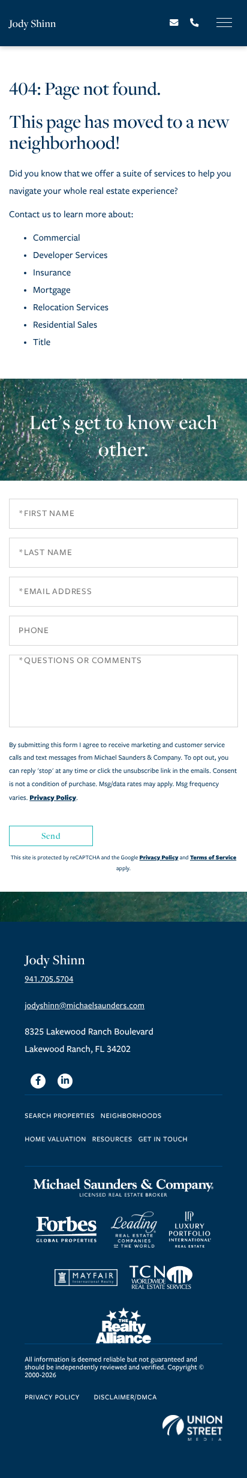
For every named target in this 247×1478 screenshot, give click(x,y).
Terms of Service (213, 857)
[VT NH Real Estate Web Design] (192, 1428)
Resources (112, 1140)
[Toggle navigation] (224, 22)
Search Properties (60, 1116)
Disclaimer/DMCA (125, 1398)
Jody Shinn (32, 23)
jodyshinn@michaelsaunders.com (84, 1005)
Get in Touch (163, 1140)
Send (51, 835)
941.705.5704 (49, 979)
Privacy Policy (52, 797)
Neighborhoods (131, 1116)
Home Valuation (55, 1140)
